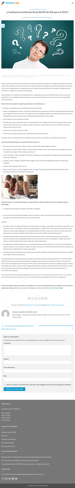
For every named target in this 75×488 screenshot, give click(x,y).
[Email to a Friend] (39, 298)
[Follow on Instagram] (6, 478)
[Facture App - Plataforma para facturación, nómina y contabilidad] (10, 3)
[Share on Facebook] (32, 298)
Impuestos (61, 305)
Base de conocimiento (8, 446)
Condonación (54, 305)
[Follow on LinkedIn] (12, 478)
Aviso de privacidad (7, 443)
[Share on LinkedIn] (45, 298)
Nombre (6, 359)
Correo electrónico (9, 367)
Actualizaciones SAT (35, 9)
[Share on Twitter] (35, 298)
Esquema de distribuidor (9, 432)
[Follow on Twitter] (9, 478)
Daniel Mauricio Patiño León (44, 17)
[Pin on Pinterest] (42, 298)
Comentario (7, 343)
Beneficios (47, 305)
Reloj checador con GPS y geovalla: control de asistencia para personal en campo (26, 457)
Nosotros (4, 435)
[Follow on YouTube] (16, 478)
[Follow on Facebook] (3, 478)
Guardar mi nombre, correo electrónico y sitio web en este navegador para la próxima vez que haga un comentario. (38, 384)
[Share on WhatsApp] (29, 298)
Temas (44, 9)
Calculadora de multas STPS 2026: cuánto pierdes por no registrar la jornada (25, 464)
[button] (72, 3)
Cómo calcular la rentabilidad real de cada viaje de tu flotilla (19, 460)
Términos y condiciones (8, 439)
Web (5, 376)
